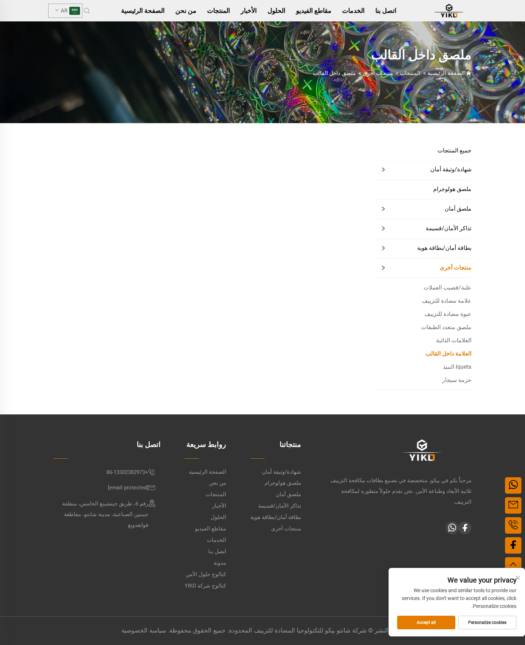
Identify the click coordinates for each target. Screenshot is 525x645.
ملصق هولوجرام (452, 189)
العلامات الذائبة (453, 340)
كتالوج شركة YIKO (205, 586)
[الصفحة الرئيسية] (449, 10)
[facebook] (465, 527)
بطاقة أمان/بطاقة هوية (444, 248)
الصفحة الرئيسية (143, 10)
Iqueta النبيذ (457, 366)
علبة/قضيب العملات (447, 287)
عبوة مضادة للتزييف (447, 314)
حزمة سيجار (456, 380)
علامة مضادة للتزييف (446, 300)
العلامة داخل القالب (448, 353)
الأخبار (249, 10)
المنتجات (218, 10)
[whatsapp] (452, 527)
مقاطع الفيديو (313, 10)
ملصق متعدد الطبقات (446, 327)
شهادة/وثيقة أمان (450, 169)
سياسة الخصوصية (143, 630)
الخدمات (353, 10)
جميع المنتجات (454, 150)
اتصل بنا (385, 10)
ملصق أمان (458, 208)
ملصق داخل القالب (334, 73)
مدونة (220, 563)
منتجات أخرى (378, 73)
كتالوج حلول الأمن (206, 574)
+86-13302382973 (127, 472)
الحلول (276, 10)
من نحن (185, 10)
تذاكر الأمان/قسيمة (448, 228)
